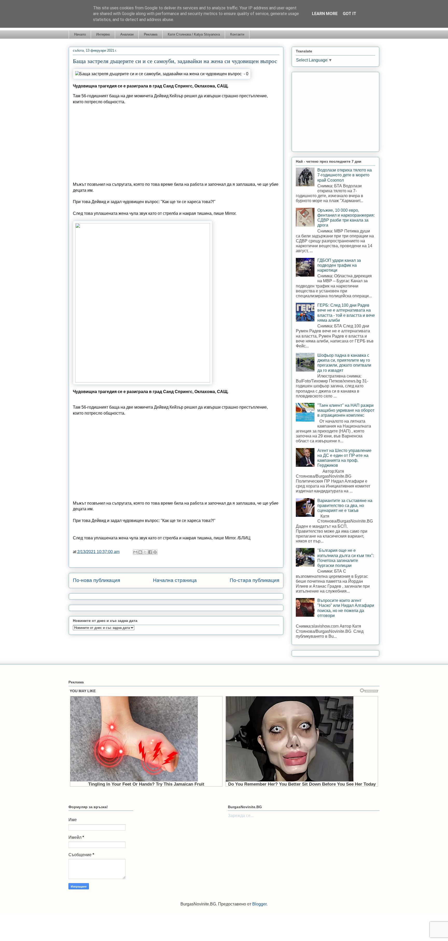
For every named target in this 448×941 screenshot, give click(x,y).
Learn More (325, 13)
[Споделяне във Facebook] (150, 552)
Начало (80, 34)
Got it (349, 13)
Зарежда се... (241, 815)
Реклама (150, 34)
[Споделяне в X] (145, 552)
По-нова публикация (96, 580)
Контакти (237, 34)
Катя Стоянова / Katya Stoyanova (194, 34)
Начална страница (175, 580)
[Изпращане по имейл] (135, 552)
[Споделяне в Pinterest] (155, 552)
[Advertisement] (176, 145)
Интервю (103, 34)
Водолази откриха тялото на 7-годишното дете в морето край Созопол (344, 175)
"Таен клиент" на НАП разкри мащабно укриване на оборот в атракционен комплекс (345, 410)
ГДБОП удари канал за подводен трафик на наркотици (339, 265)
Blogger (259, 904)
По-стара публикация (254, 580)
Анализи (127, 34)
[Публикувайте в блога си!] (140, 552)
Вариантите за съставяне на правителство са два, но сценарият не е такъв (344, 505)
